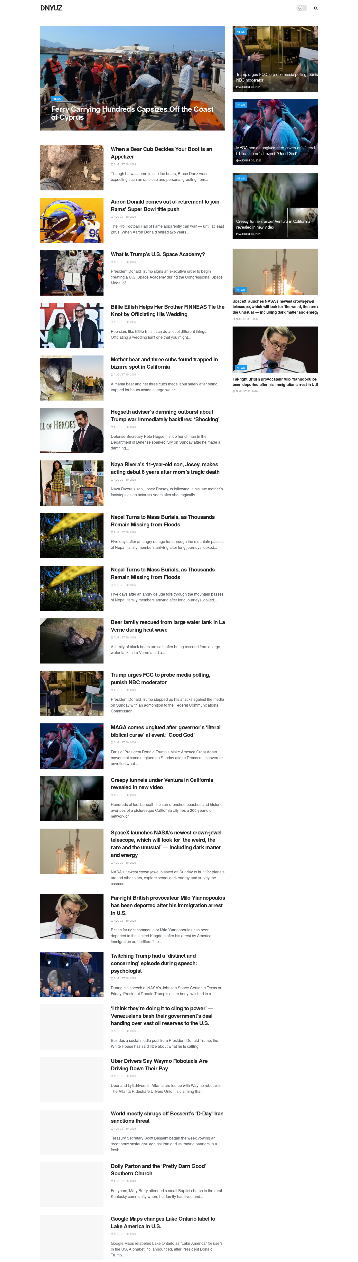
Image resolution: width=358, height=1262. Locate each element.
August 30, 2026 (64, 127)
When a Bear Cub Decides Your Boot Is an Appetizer (161, 152)
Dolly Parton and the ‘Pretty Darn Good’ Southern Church (158, 1169)
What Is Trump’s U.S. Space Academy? (158, 254)
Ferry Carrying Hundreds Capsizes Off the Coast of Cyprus (132, 112)
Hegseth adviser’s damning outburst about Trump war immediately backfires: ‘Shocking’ (165, 415)
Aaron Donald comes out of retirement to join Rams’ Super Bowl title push (165, 205)
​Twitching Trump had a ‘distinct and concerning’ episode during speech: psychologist (154, 963)
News (57, 98)
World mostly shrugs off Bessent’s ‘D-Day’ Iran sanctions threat (167, 1117)
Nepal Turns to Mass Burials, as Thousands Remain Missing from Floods (163, 520)
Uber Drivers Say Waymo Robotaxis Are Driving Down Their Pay (159, 1064)
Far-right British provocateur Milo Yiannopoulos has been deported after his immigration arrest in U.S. (168, 905)
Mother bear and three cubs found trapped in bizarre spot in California (164, 363)
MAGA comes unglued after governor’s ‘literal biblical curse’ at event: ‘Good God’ (166, 731)
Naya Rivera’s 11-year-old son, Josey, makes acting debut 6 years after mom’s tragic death (165, 468)
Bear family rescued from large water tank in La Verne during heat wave (168, 625)
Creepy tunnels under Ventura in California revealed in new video (162, 783)
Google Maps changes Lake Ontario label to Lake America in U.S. (163, 1222)
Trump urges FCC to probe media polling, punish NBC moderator (160, 678)
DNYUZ (51, 8)
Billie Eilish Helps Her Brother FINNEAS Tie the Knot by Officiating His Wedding (167, 310)
